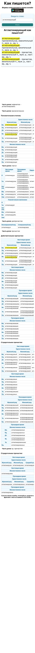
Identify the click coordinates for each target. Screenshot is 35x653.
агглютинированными (18, 442)
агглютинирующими (11, 159)
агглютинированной (26, 408)
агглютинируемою (25, 366)
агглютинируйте (10, 215)
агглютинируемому (11, 359)
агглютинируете (10, 194)
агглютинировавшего (12, 301)
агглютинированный (11, 405)
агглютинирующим (11, 138)
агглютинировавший (11, 298)
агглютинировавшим (12, 311)
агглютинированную (26, 414)
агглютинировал (22, 174)
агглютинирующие (11, 147)
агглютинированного (12, 408)
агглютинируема (18, 465)
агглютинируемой (25, 357)
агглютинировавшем (12, 315)
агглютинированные (18, 430)
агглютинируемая (25, 354)
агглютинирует (10, 187)
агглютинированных (18, 432)
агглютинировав (23, 227)
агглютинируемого (11, 357)
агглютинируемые (11, 379)
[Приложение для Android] (17, 12)
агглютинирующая (25, 125)
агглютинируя (6, 227)
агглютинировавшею (27, 311)
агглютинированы (7, 492)
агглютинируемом (11, 371)
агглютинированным (12, 418)
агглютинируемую (25, 363)
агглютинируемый (11, 354)
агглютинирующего (11, 127)
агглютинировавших (11, 326)
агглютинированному (12, 410)
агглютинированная (26, 405)
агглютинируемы (7, 473)
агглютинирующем (11, 141)
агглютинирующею (25, 137)
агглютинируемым (11, 367)
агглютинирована (19, 484)
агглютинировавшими (12, 336)
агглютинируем (10, 191)
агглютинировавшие (11, 323)
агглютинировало (23, 177)
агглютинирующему (11, 130)
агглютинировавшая (27, 298)
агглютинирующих (11, 150)
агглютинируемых (11, 382)
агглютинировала (23, 175)
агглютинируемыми (11, 391)
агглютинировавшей (27, 301)
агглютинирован (7, 484)
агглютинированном (11, 422)
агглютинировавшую (27, 307)
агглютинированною (26, 417)
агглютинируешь (10, 181)
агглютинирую (10, 175)
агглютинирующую (25, 134)
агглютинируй (9, 205)
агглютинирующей (25, 127)
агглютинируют (10, 197)
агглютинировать (8, 106)
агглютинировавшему (12, 304)
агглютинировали (23, 191)
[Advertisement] (17, 85)
